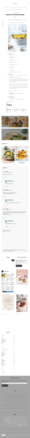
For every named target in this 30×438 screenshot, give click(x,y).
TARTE (17, 424)
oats (20, 421)
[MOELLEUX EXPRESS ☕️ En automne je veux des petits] (12, 284)
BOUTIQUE (18, 7)
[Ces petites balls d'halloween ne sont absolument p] (8, 284)
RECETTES (7, 7)
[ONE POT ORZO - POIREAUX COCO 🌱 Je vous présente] (4, 280)
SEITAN (10, 424)
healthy (8, 420)
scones (8, 424)
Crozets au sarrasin (11, 97)
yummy (19, 426)
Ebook (3, 345)
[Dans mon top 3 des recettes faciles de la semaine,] (4, 275)
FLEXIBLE (20, 418)
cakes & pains (14, 132)
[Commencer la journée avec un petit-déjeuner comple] (12, 275)
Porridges (3, 355)
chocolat (7, 418)
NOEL (11, 421)
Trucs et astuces (13, 7)
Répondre (4, 177)
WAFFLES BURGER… (22, 162)
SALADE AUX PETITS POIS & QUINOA (8, 162)
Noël (17, 421)
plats (16, 132)
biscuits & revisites (4, 339)
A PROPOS (25, 7)
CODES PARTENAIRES (19, 9)
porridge (10, 422)
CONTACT (9, 9)
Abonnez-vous (19, 265)
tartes (2, 343)
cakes (3, 418)
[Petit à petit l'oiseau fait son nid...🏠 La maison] (8, 280)
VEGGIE (26, 424)
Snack (19, 119)
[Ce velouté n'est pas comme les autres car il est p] (4, 288)
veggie (19, 132)
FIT (17, 418)
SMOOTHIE (13, 424)
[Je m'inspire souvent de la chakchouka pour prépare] (8, 288)
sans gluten (3, 424)
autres (2, 338)
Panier (22, 7)
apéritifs (3, 335)
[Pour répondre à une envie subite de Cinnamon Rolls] (8, 275)
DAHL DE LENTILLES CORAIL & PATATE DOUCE (8, 110)
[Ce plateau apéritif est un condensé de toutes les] (4, 284)
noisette (15, 421)
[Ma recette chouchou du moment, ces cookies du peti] (12, 288)
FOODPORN (23, 418)
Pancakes (24, 421)
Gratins (3, 347)
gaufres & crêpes (16, 119)
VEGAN (21, 424)
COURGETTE (11, 418)
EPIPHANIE (15, 418)
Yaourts (3, 356)
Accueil (4, 7)
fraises (27, 418)
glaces (2, 342)
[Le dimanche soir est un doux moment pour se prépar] (12, 280)
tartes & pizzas (3, 363)
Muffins (8, 421)
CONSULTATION (14, 9)
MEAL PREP (5, 421)
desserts (13, 119)
